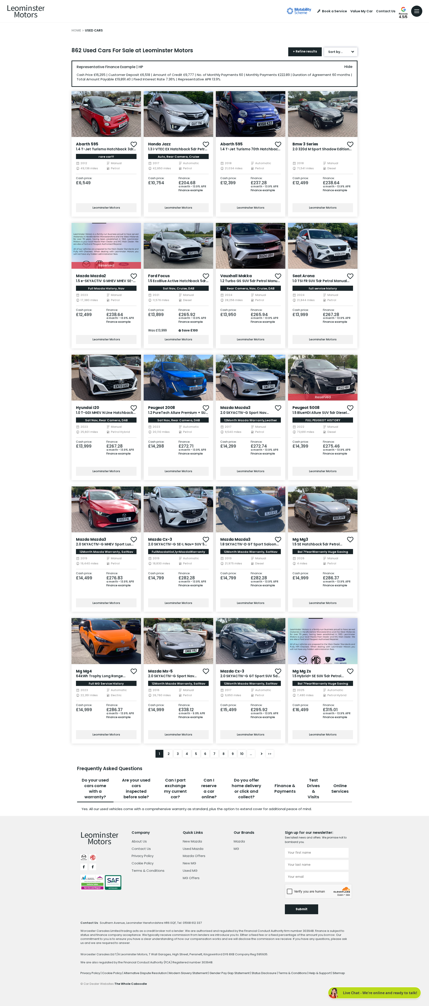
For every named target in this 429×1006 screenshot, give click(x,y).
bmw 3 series (305, 144)
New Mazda (192, 841)
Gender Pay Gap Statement (230, 973)
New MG (189, 863)
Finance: (184, 178)
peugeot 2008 (161, 407)
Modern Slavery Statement (188, 973)
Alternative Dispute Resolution (146, 973)
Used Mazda (193, 848)
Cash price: (84, 178)
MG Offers (191, 878)
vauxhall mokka (236, 276)
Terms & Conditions (148, 870)
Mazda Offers (194, 855)
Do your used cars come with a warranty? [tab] (95, 788)
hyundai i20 (87, 407)
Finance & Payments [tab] (285, 788)
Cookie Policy (143, 863)
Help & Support (320, 973)
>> (269, 754)
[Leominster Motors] (26, 11)
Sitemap (339, 973)
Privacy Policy (143, 855)
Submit (301, 909)
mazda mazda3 (235, 407)
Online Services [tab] (340, 788)
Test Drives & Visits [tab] (313, 788)
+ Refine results (305, 51)
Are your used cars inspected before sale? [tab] (136, 788)
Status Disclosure (264, 973)
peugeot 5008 (306, 407)
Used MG (190, 870)
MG (236, 848)
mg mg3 (300, 539)
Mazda (239, 841)
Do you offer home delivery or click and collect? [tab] (246, 788)
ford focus (159, 276)
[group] (106, 114)
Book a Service (334, 11)
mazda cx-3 (160, 539)
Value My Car (361, 11)
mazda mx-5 (160, 671)
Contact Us (385, 11)
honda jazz (159, 144)
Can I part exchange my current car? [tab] (175, 788)
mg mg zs (301, 671)
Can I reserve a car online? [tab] (209, 788)
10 (242, 754)
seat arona (303, 276)
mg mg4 (84, 671)
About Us (139, 841)
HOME (76, 30)
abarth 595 (87, 144)
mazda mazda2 (91, 276)
